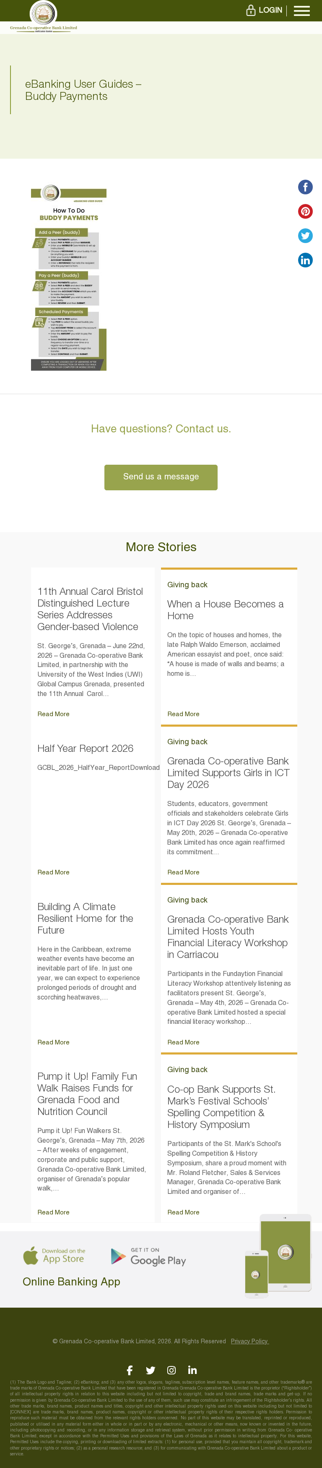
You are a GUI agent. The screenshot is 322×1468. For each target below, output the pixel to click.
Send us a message (161, 477)
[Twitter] (150, 1370)
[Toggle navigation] (302, 11)
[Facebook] (129, 1370)
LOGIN (270, 10)
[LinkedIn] (192, 1370)
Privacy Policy (250, 1342)
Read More (53, 714)
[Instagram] (171, 1370)
